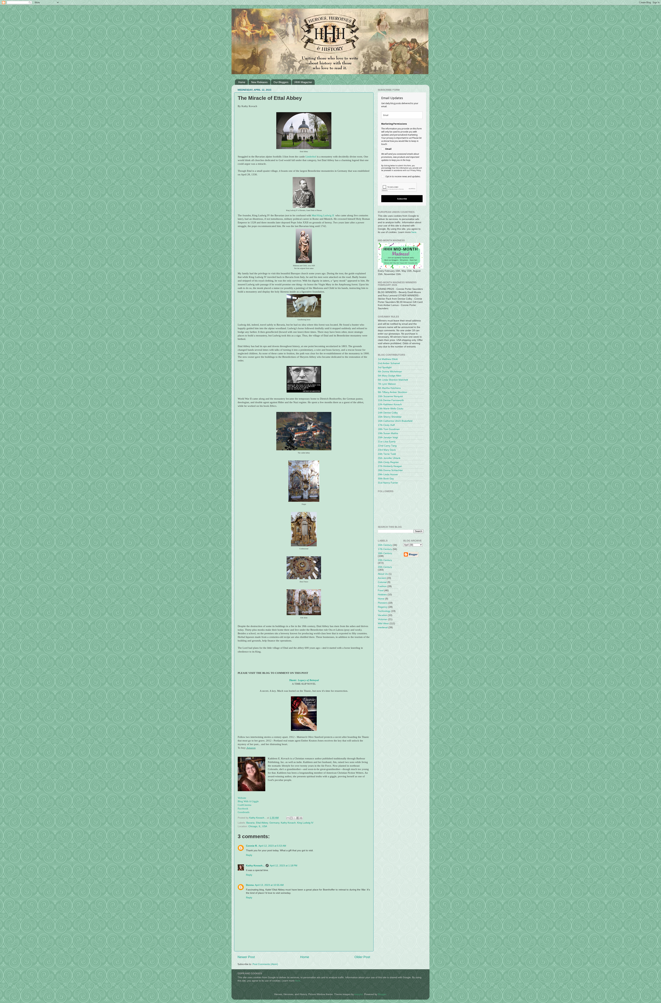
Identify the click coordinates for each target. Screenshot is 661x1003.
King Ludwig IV (305, 822)
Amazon (251, 747)
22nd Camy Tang (387, 445)
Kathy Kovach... (255, 865)
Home (241, 82)
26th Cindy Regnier (388, 462)
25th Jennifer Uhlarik (389, 458)
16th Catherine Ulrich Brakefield (395, 421)
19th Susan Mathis (388, 433)
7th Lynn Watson (387, 384)
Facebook (243, 808)
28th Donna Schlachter (390, 470)
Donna (250, 885)
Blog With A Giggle (248, 801)
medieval (383, 627)
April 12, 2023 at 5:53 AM (272, 846)
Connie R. (252, 846)
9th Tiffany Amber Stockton (392, 392)
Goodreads (243, 812)
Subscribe (402, 198)
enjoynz (358, 994)
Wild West (383, 623)
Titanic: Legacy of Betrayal (304, 680)
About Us (383, 574)
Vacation (382, 615)
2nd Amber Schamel (389, 363)
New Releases (259, 82)
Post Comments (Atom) (265, 964)
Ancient (382, 578)
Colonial (382, 582)
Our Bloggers (281, 82)
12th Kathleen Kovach (390, 404)
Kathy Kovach (288, 822)
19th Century (385, 560)
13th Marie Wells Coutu (390, 408)
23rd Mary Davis (387, 450)
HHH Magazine (303, 82)
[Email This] (288, 818)
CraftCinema (244, 805)
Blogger (382, 994)
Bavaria (250, 822)
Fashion (382, 586)
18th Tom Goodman (389, 429)
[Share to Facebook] (298, 818)
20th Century (385, 567)
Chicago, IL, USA (257, 826)
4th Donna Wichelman (390, 371)
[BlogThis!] (291, 818)
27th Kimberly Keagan (390, 466)
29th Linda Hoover (388, 474)
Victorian (382, 619)
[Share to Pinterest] (301, 818)
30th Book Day (386, 478)
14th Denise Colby (388, 412)
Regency (382, 607)
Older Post (362, 957)
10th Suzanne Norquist (390, 396)
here (413, 232)
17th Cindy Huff (386, 425)
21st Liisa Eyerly (387, 441)
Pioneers (382, 603)
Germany (274, 822)
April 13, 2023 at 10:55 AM (269, 885)
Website (242, 798)
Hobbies (382, 594)
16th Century (385, 545)
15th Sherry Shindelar (390, 417)
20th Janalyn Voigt (388, 437)
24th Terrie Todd (387, 454)
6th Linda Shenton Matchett (393, 380)
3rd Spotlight (385, 367)
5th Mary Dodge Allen (389, 375)
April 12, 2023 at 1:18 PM (283, 865)
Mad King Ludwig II (323, 215)
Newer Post (246, 957)
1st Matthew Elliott (388, 359)
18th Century (385, 553)
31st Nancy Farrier (388, 482)
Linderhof (311, 156)
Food (381, 590)
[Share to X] (294, 818)
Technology (384, 611)
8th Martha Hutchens (389, 388)
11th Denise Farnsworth (391, 400)
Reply (249, 855)
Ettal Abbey (262, 822)
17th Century (385, 549)
